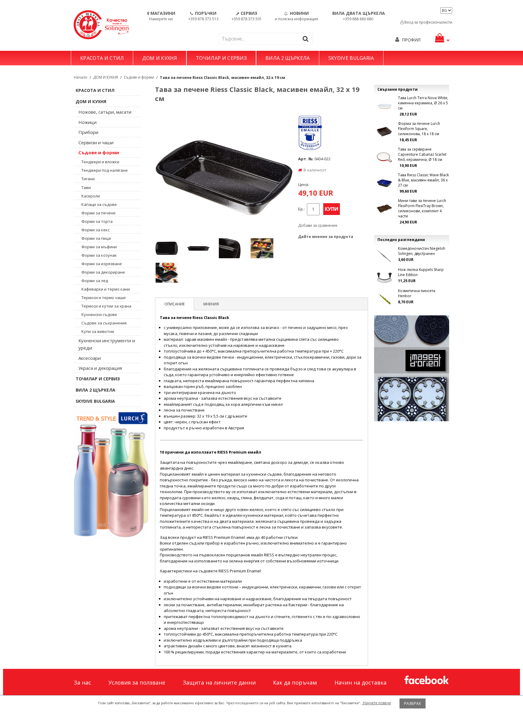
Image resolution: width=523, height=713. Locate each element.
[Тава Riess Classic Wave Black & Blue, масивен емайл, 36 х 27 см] (384, 183)
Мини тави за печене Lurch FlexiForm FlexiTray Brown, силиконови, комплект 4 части (422, 208)
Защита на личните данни (219, 682)
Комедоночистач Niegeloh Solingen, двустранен (421, 251)
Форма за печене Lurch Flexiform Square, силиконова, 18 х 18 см (419, 128)
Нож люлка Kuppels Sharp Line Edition (421, 272)
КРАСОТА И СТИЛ (102, 58)
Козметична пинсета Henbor (416, 293)
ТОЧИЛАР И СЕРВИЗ (221, 58)
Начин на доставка (360, 682)
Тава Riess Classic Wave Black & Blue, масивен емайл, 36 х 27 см (423, 180)
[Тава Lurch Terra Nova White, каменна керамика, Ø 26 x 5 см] (384, 105)
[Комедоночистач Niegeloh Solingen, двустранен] (384, 256)
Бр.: (301, 209)
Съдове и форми (139, 77)
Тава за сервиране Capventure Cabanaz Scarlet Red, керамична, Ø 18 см (422, 154)
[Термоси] (111, 474)
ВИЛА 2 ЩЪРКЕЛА (287, 58)
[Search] (307, 38)
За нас (82, 682)
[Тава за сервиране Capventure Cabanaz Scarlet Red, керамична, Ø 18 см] (384, 157)
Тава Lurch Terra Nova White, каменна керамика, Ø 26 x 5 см (423, 103)
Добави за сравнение (317, 225)
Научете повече (376, 702)
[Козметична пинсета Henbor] (384, 298)
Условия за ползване (136, 682)
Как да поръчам (295, 682)
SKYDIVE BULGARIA (351, 58)
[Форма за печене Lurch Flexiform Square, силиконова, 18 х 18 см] (384, 131)
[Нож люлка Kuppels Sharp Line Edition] (384, 277)
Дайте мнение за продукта (325, 236)
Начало (80, 77)
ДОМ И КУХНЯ (159, 58)
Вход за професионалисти (427, 22)
